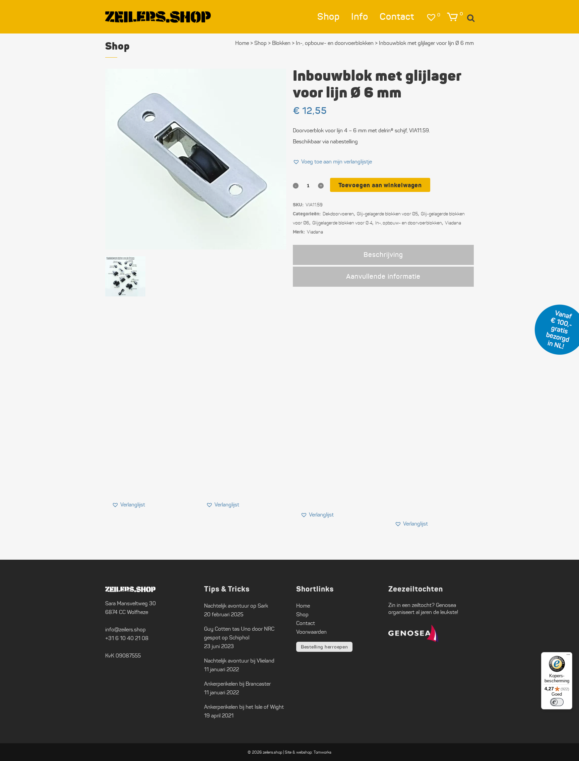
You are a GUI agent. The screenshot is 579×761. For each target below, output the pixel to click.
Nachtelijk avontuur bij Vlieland (239, 661)
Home (242, 43)
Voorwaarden (311, 632)
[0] (452, 16)
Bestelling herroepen (324, 647)
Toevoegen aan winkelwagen (380, 185)
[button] (332, 161)
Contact (305, 623)
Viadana (453, 223)
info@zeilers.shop (125, 629)
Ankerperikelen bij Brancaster (237, 684)
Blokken (281, 43)
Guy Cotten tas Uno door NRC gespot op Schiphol (239, 633)
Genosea (446, 605)
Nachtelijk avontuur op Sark (236, 606)
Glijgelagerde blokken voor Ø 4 (342, 223)
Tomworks (322, 752)
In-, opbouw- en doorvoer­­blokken (335, 43)
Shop (260, 43)
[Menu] (568, 656)
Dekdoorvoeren (338, 214)
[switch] (557, 702)
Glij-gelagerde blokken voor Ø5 (387, 214)
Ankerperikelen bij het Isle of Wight (244, 707)
